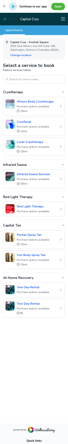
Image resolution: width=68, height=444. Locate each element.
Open (58, 6)
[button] (34, 106)
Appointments (14, 30)
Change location (21, 55)
